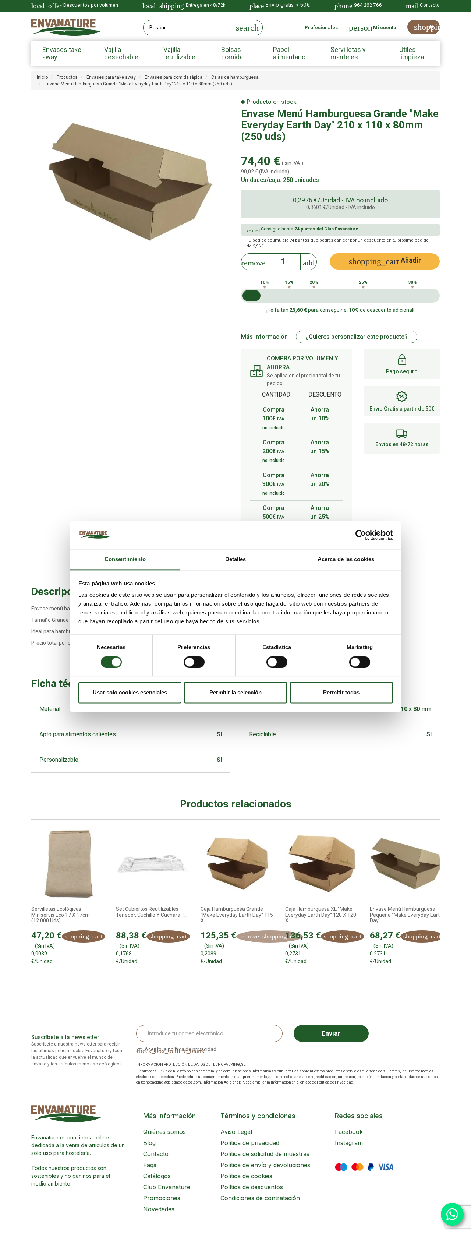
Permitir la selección (235, 693)
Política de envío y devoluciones (265, 1165)
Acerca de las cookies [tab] (346, 559)
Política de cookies (246, 1176)
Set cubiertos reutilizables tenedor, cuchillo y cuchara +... (152, 911)
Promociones (161, 1198)
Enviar (331, 1033)
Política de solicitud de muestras (264, 1154)
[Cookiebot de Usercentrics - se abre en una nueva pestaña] (361, 534)
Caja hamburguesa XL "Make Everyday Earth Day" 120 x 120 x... (320, 914)
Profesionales (321, 27)
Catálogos (157, 1176)
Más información (264, 336)
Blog (149, 1142)
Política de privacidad (249, 1142)
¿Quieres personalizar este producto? (356, 336)
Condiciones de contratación (260, 1198)
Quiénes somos (164, 1131)
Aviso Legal (236, 1131)
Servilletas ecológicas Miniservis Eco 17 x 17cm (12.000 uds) (60, 914)
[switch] (194, 662)
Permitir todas (341, 693)
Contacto (156, 1154)
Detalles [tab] (235, 559)
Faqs (149, 1165)
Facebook (349, 1131)
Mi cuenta (384, 27)
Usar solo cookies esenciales (130, 693)
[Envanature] (66, 27)
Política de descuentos (251, 1187)
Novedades (158, 1209)
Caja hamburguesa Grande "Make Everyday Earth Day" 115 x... (237, 914)
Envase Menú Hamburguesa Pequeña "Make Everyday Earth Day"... (406, 914)
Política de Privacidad (335, 1082)
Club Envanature (166, 1187)
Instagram (349, 1142)
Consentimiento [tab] (125, 559)
